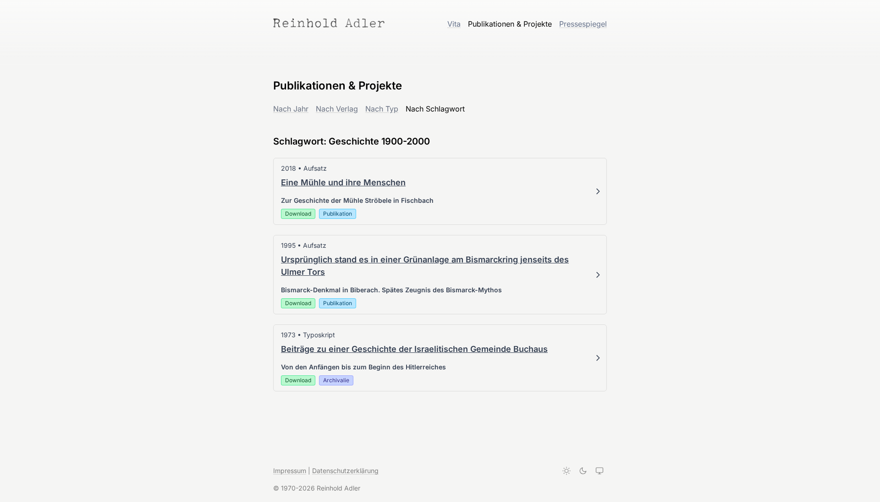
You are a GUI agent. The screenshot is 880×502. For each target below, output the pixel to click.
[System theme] (599, 470)
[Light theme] (566, 470)
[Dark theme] (583, 470)
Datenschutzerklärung (345, 470)
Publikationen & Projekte (510, 23)
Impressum (289, 470)
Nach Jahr (290, 108)
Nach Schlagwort (435, 108)
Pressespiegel (583, 23)
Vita (454, 23)
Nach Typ (381, 108)
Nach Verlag (337, 108)
